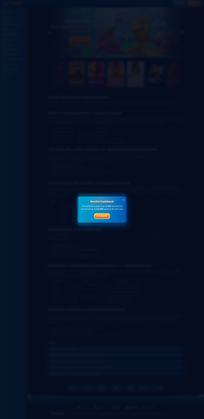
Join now (102, 216)
